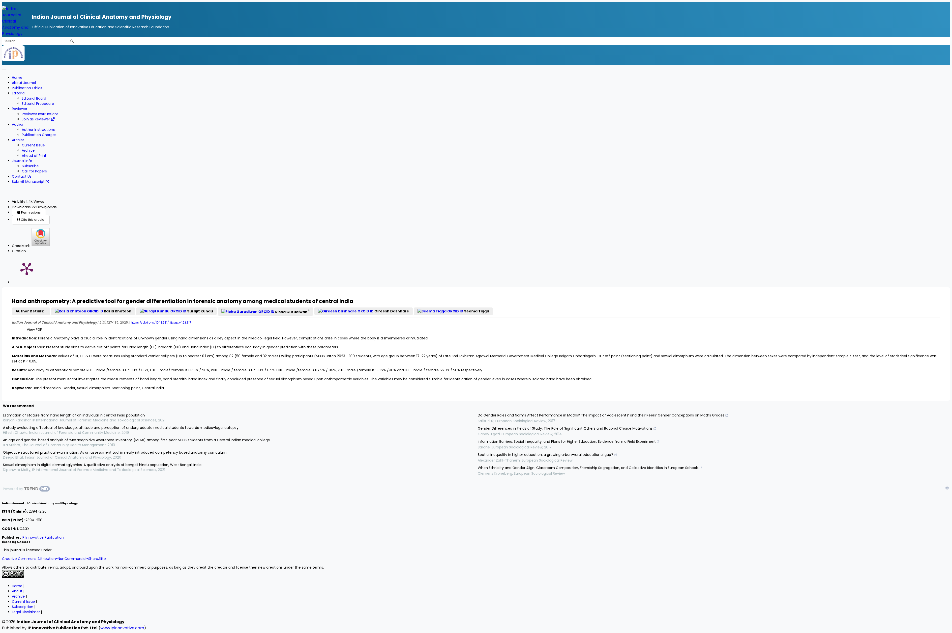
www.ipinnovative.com (122, 628)
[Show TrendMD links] (947, 488)
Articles (18, 140)
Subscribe (30, 166)
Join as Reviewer (36, 119)
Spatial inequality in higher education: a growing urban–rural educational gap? (545, 454)
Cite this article (32, 219)
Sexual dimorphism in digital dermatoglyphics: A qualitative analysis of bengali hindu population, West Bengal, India (102, 465)
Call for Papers (34, 171)
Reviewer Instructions (40, 113)
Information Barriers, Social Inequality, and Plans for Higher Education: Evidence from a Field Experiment (567, 441)
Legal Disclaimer (26, 611)
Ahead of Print (34, 155)
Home (17, 77)
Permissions (30, 212)
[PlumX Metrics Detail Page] (27, 268)
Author (18, 124)
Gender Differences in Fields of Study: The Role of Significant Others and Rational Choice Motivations (565, 428)
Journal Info (22, 160)
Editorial (18, 93)
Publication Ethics (27, 87)
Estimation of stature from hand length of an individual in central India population (74, 415)
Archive (28, 150)
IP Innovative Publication (43, 537)
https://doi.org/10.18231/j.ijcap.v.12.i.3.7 (161, 322)
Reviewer (19, 108)
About (17, 591)
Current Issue (33, 145)
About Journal (24, 82)
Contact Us (21, 176)
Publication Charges (39, 134)
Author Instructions (38, 129)
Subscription (22, 606)
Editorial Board (34, 98)
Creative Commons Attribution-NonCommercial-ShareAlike (54, 558)
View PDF (34, 329)
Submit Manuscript (29, 181)
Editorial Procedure (38, 103)
